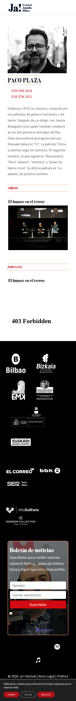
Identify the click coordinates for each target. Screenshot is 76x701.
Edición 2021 (21, 96)
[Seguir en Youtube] (44, 647)
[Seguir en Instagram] (30, 647)
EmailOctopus (46, 630)
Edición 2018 (21, 90)
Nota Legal (46, 676)
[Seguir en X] (17, 647)
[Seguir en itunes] (38, 660)
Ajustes (28, 694)
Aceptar (11, 694)
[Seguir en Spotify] (57, 647)
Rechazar (46, 694)
